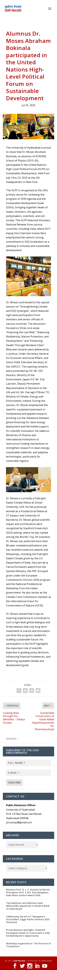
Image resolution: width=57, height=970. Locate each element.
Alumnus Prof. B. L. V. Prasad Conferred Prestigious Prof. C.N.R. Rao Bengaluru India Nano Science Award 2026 (28, 892)
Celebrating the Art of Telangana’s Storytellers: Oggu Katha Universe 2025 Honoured (27, 919)
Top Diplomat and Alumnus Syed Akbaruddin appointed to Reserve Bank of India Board (27, 905)
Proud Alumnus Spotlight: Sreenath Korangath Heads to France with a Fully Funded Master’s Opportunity (28, 932)
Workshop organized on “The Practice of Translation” (28, 945)
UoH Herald (19, 960)
